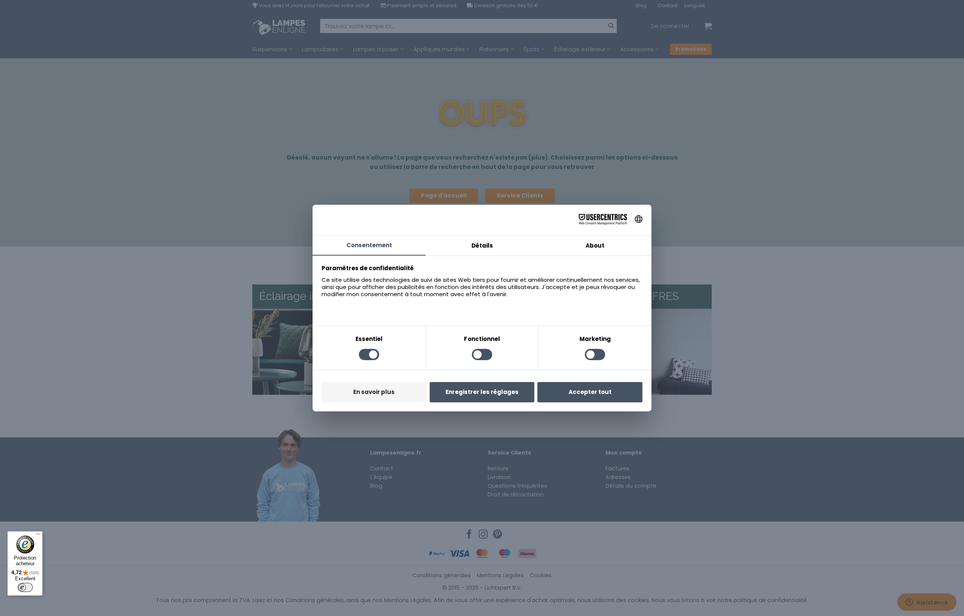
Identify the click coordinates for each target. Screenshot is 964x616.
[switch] (25, 587)
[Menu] (38, 535)
